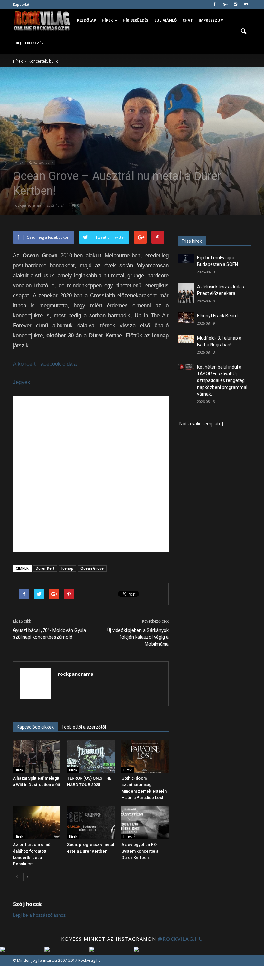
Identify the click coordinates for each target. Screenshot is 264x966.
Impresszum (211, 20)
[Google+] (225, 4)
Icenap (67, 568)
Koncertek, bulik (41, 162)
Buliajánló (165, 20)
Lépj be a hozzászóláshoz (39, 915)
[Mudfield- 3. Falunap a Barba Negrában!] (186, 339)
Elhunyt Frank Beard (217, 315)
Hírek (107, 20)
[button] (243, 31)
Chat (188, 20)
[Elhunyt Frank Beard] (186, 317)
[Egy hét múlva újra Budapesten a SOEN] (186, 258)
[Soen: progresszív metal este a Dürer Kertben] (90, 822)
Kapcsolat (21, 4)
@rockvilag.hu (180, 938)
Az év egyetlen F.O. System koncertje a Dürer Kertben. (139, 851)
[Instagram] (235, 4)
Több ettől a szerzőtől (83, 727)
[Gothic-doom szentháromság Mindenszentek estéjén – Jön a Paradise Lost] (145, 756)
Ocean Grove (92, 568)
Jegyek (21, 382)
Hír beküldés (135, 20)
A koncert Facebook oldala (45, 364)
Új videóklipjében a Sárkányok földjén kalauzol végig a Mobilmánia (138, 637)
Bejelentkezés (29, 42)
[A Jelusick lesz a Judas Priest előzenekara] (186, 293)
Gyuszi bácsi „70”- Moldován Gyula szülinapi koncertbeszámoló (49, 633)
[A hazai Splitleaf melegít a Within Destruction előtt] (36, 756)
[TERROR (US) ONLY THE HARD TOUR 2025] (90, 756)
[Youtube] (246, 4)
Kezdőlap (86, 20)
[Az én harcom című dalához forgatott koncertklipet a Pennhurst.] (36, 822)
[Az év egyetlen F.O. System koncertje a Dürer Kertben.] (145, 822)
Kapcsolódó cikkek (35, 727)
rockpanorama (28, 205)
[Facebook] (214, 4)
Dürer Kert (45, 568)
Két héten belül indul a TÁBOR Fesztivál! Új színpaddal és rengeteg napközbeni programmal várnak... (222, 380)
